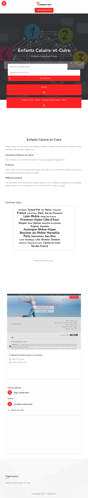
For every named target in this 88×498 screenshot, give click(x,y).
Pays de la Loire (34, 243)
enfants (11, 398)
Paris (41, 213)
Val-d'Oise (32, 213)
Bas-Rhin (50, 236)
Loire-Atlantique (26, 239)
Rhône (35, 216)
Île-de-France (39, 246)
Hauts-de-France (48, 216)
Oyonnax (55, 239)
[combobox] (38, 67)
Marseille (53, 233)
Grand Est (34, 209)
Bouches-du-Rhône (33, 233)
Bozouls (45, 239)
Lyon (26, 216)
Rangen (23, 223)
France (21, 213)
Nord (30, 223)
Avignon (34, 226)
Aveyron (22, 243)
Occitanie (22, 210)
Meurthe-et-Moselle (51, 223)
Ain (42, 210)
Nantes (37, 223)
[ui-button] (44, 92)
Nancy (48, 209)
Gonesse (44, 226)
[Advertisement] (44, 119)
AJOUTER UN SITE (44, 10)
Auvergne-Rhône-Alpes (40, 229)
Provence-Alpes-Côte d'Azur (39, 220)
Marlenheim (37, 236)
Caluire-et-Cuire (51, 242)
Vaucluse (57, 210)
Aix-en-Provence (53, 213)
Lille (38, 239)
